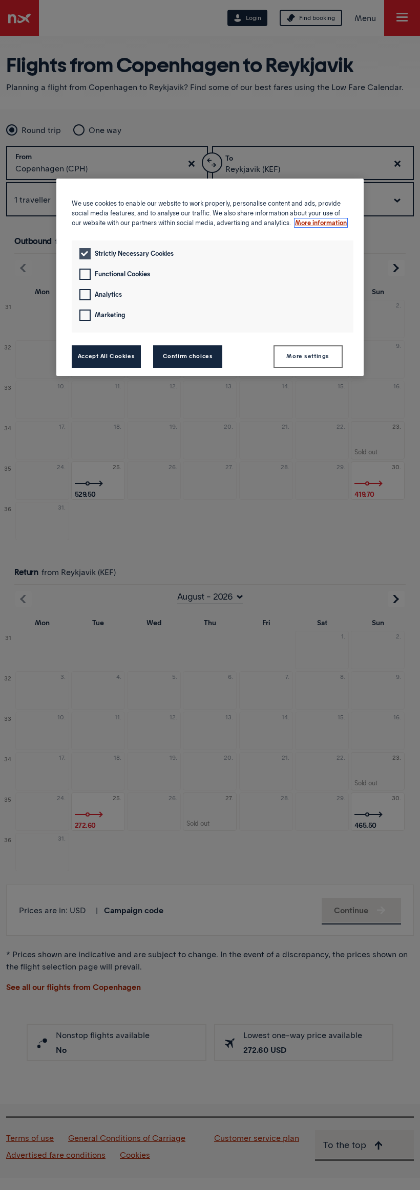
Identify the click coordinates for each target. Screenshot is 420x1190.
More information (321, 223)
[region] (210, 277)
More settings (307, 356)
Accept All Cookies (106, 356)
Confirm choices (188, 356)
